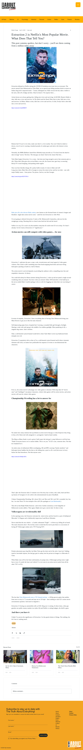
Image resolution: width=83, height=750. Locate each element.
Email (10, 732)
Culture (49, 19)
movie (13, 623)
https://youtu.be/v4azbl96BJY (19, 108)
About (57, 713)
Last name (11, 726)
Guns (62, 19)
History (57, 728)
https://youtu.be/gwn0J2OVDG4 (20, 176)
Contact (58, 715)
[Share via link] (24, 633)
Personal (41, 19)
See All (78, 647)
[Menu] (78, 4)
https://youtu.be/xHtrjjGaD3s (19, 456)
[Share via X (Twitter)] (16, 633)
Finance (69, 19)
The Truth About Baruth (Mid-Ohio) (67, 666)
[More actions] (70, 30)
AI (17, 19)
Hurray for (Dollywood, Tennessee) (39, 666)
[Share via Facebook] (12, 633)
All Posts (4, 19)
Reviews (77, 19)
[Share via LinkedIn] (20, 633)
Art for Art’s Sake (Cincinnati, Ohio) (14, 666)
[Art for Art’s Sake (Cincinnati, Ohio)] (15, 656)
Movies (57, 726)
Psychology (25, 19)
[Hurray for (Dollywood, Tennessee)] (41, 656)
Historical (33, 19)
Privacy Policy (73, 714)
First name (11, 720)
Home (57, 711)
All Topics (58, 716)
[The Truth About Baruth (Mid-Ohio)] (68, 656)
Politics (56, 19)
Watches (11, 19)
